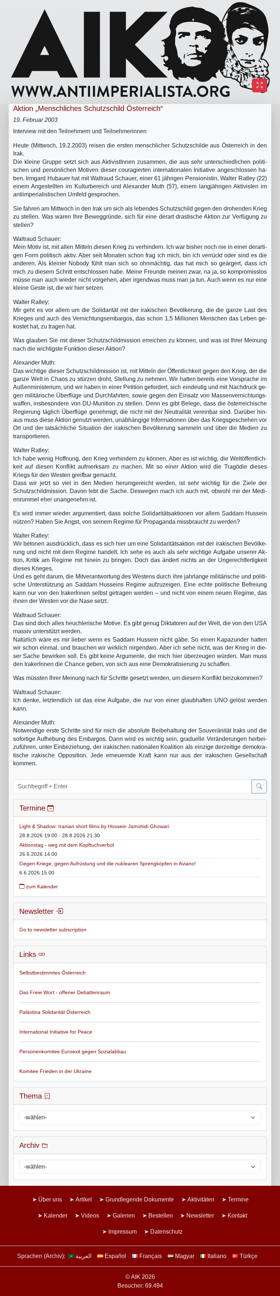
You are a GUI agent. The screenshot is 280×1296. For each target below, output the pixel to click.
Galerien (124, 1215)
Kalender (55, 1215)
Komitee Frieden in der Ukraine (55, 1071)
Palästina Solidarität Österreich (54, 1012)
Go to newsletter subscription (52, 929)
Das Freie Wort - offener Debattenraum (64, 992)
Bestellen (160, 1215)
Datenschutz (166, 1231)
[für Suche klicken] (259, 786)
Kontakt (237, 1215)
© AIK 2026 (140, 1277)
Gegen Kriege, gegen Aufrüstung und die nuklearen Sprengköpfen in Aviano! (107, 863)
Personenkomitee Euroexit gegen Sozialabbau (72, 1051)
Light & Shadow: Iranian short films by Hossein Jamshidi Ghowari (94, 826)
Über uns (50, 1199)
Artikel (83, 1199)
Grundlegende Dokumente (139, 1199)
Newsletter (200, 1215)
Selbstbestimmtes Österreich (52, 973)
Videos (90, 1215)
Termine (238, 1199)
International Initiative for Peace (55, 1032)
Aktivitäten (200, 1199)
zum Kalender (41, 886)
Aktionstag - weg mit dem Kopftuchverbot (66, 845)
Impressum (122, 1231)
